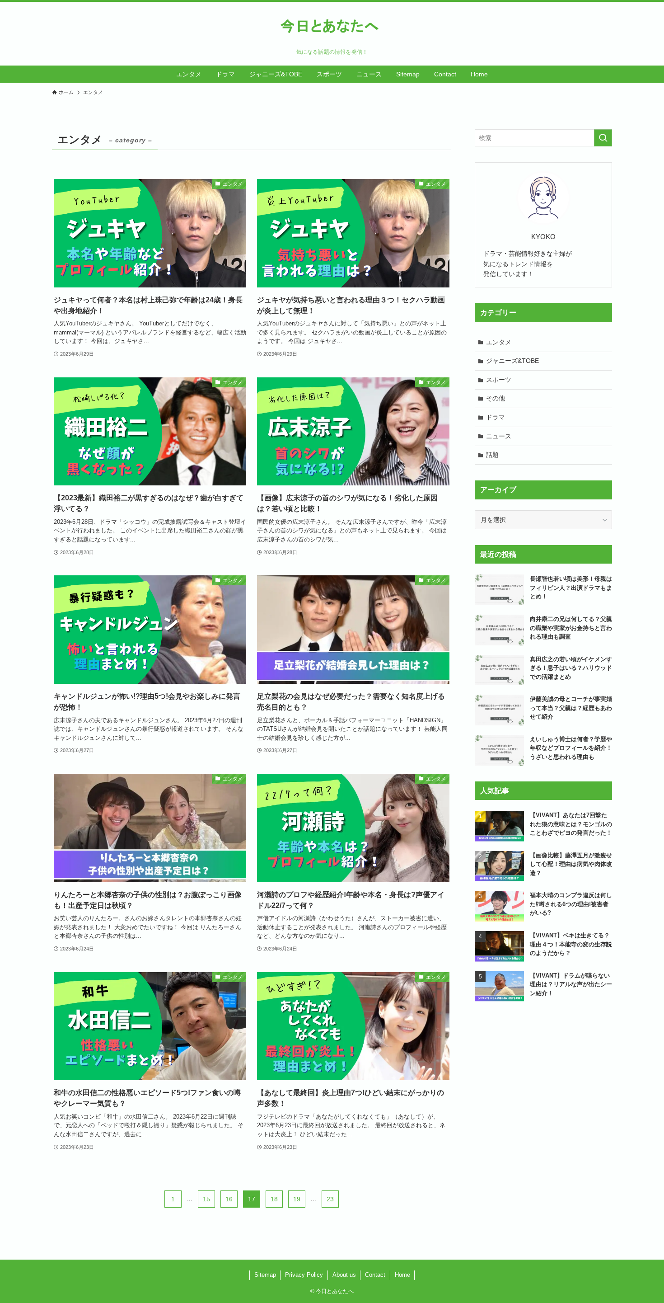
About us (344, 1274)
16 (229, 1199)
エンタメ (498, 342)
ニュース (498, 436)
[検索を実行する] (603, 137)
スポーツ (498, 379)
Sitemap (265, 1274)
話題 (492, 454)
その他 (495, 398)
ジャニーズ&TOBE (512, 360)
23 (330, 1199)
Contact (375, 1274)
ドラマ (495, 417)
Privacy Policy (304, 1274)
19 (296, 1199)
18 (274, 1199)
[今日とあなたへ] (332, 27)
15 (206, 1199)
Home (402, 1274)
